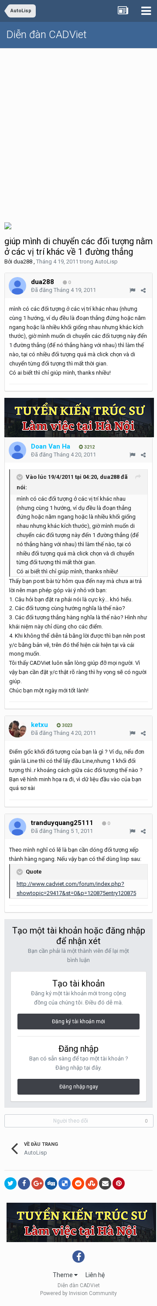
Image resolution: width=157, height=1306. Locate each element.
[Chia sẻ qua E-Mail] (105, 1183)
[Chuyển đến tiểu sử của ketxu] (17, 728)
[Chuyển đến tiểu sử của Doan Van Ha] (17, 450)
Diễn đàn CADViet (47, 34)
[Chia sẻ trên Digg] (51, 1183)
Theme (63, 1274)
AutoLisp (106, 261)
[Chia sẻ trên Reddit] (78, 1183)
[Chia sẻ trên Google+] (37, 1183)
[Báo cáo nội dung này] (132, 290)
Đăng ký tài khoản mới (78, 1021)
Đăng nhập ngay (78, 1087)
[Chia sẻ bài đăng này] (143, 290)
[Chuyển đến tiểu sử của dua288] (17, 286)
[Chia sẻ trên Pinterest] (119, 1183)
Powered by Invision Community (78, 1293)
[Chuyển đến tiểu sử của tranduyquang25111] (17, 827)
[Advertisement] (78, 132)
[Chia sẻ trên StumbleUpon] (91, 1183)
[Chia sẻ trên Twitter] (10, 1183)
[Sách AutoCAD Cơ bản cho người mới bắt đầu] (7, 225)
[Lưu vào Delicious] (64, 1183)
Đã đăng (63, 290)
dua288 (23, 261)
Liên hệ (95, 1274)
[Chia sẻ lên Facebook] (24, 1183)
